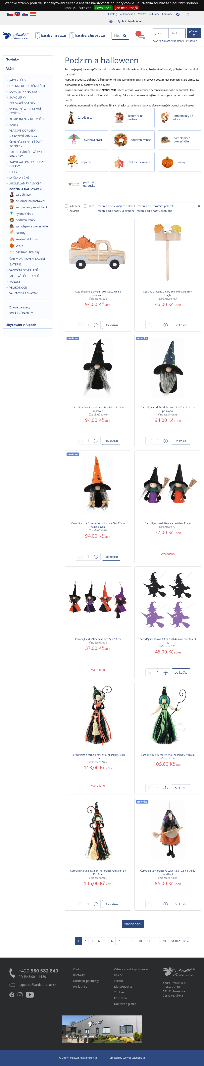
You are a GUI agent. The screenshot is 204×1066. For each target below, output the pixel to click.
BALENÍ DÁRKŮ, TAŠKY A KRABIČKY (25, 154)
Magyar (33, 14)
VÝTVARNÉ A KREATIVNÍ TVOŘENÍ (25, 111)
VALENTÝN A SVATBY (23, 293)
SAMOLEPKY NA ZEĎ (23, 92)
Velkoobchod (127, 14)
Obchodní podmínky (86, 981)
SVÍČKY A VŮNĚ (19, 177)
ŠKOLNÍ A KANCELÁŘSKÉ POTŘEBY (25, 144)
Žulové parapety (19, 307)
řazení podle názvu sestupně (154, 211)
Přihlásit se (80, 986)
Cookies (119, 992)
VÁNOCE (15, 282)
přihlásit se (193, 33)
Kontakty (167, 14)
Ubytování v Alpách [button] (21, 325)
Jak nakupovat (123, 986)
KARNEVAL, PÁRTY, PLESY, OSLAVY (26, 164)
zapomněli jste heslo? (184, 41)
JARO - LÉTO (17, 80)
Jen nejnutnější (126, 8)
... (156, 941)
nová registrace (161, 41)
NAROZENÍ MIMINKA (23, 136)
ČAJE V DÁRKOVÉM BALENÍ (27, 258)
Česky (10, 14)
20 (164, 941)
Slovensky (25, 14)
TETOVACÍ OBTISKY (22, 103)
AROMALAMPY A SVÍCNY (25, 183)
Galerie (118, 975)
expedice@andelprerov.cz (37, 984)
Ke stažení (120, 998)
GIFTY (13, 172)
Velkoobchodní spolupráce (131, 969)
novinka (74, 211)
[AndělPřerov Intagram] (186, 14)
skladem (75, 206)
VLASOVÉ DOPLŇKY (22, 130)
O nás (77, 969)
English (17, 14)
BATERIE (15, 264)
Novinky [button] (12, 59)
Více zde (85, 8)
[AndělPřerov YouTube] (110, 21)
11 (148, 941)
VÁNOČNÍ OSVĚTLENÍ (23, 270)
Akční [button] (10, 68)
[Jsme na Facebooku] (176, 14)
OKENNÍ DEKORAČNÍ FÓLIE (27, 86)
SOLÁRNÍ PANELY (21, 313)
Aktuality (154, 14)
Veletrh (142, 14)
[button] (111, 325)
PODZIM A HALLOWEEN (25, 189)
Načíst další (132, 924)
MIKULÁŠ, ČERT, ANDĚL (25, 276)
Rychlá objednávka (130, 21)
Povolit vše (103, 8)
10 (140, 941)
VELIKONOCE (18, 287)
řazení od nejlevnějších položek (116, 206)
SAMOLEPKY (17, 97)
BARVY (13, 125)
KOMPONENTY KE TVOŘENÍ (27, 119)
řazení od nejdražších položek (156, 206)
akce (91, 206)
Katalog (112, 14)
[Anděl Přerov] (16, 35)
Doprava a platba (125, 1004)
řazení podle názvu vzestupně (116, 211)
